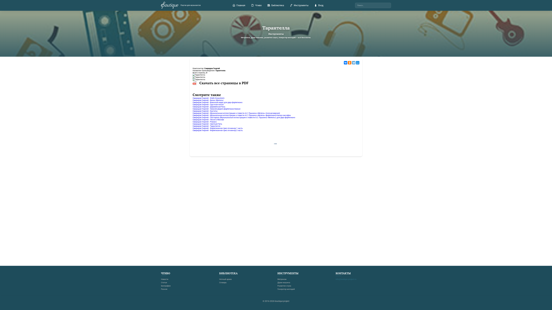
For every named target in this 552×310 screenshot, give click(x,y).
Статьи (164, 282)
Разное (164, 289)
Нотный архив (225, 279)
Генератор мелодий (286, 289)
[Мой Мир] (357, 62)
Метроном (281, 279)
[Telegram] (353, 62)
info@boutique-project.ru (346, 279)
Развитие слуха (284, 286)
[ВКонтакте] (345, 62)
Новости (164, 279)
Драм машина (283, 282)
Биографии (166, 286)
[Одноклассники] (349, 62)
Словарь (223, 282)
